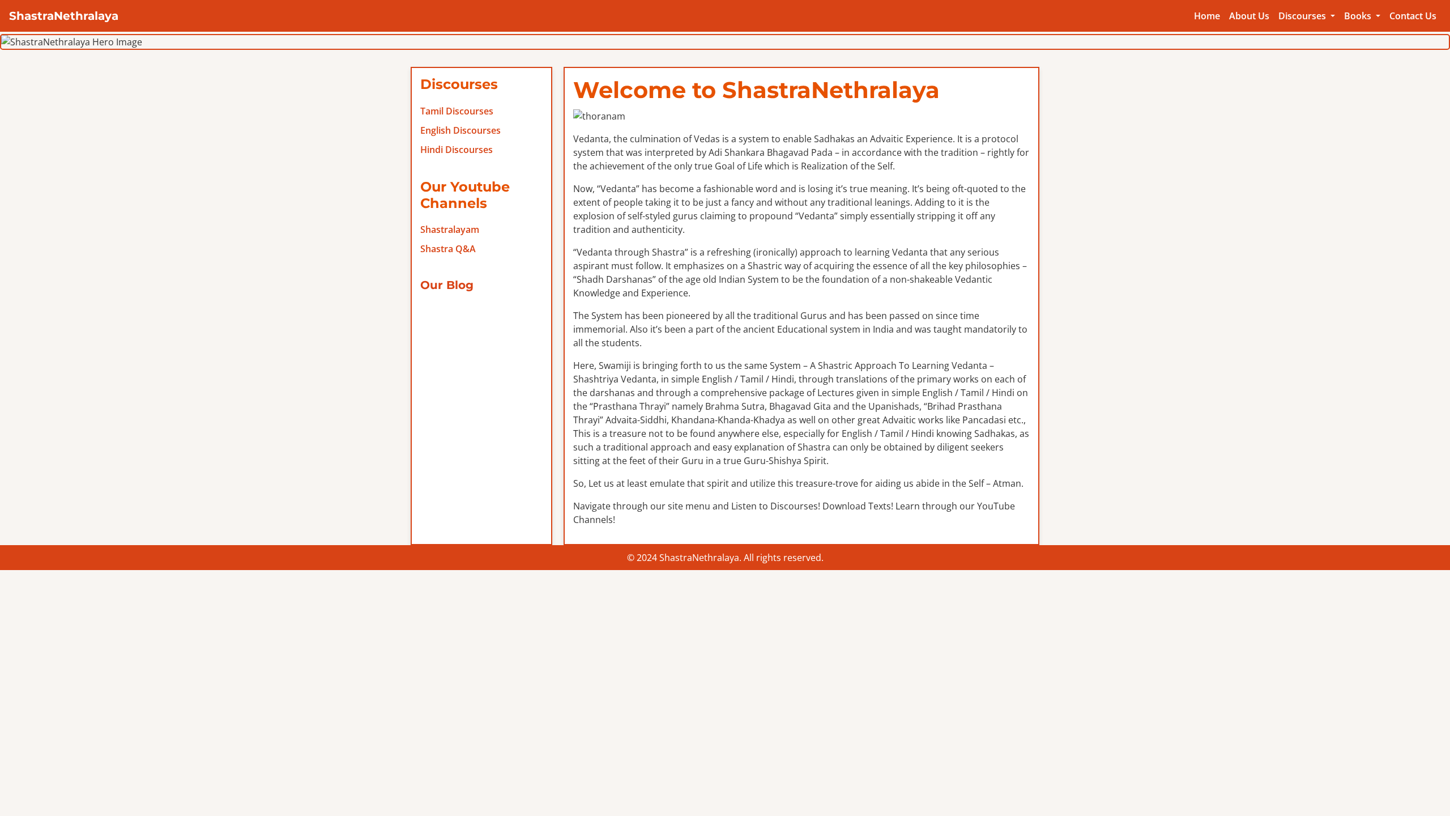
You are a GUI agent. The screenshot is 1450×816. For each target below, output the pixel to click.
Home (1207, 16)
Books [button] (1359, 16)
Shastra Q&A (448, 249)
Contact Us (1412, 16)
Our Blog (447, 285)
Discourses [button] (1303, 16)
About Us (1249, 16)
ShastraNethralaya (63, 16)
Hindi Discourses (456, 149)
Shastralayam (449, 229)
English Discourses (460, 130)
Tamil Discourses (456, 111)
